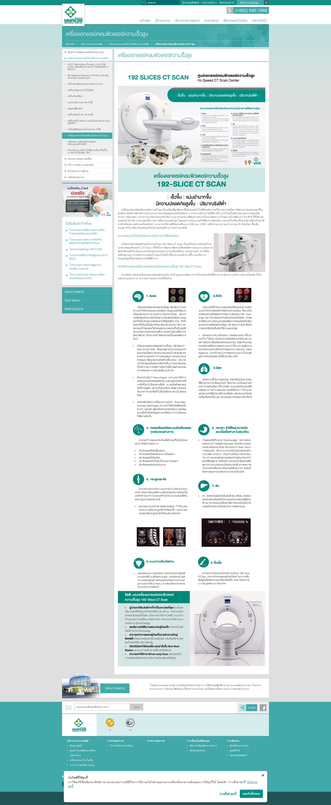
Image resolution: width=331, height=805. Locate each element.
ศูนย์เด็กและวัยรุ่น (239, 745)
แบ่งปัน (251, 707)
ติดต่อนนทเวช (226, 2)
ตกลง (136, 707)
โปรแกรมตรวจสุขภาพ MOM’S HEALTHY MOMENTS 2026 (85, 241)
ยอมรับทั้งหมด (251, 793)
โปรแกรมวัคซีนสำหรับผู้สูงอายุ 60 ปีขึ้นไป (88, 257)
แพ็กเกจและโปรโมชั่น (235, 20)
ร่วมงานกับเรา (209, 2)
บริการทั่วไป (259, 20)
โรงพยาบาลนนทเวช (73, 14)
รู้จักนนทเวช (162, 20)
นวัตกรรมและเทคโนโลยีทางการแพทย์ (128, 44)
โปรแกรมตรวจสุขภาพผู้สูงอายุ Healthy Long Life (85, 267)
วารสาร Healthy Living (82, 765)
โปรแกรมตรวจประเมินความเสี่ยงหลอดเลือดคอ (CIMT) (86, 276)
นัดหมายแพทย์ (74, 291)
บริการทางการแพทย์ (187, 20)
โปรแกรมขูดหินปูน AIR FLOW (85, 249)
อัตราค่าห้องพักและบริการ (203, 745)
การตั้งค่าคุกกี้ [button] (228, 793)
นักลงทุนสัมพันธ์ (190, 2)
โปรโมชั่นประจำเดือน (121, 745)
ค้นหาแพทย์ (211, 20)
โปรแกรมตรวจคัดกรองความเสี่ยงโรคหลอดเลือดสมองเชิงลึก (86, 231)
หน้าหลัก (145, 20)
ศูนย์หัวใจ (235, 750)
